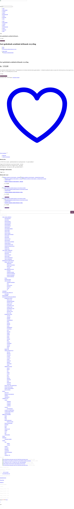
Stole (5, 433)
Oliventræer (9, 379)
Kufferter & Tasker (10, 421)
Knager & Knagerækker (8, 423)
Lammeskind (7, 450)
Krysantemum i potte (10, 305)
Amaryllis (8, 315)
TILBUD (3, 11)
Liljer (8, 330)
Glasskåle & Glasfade (10, 272)
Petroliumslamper (10, 408)
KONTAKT (4, 17)
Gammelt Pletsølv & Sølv (9, 244)
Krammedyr (7, 449)
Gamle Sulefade (7, 240)
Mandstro (8, 362)
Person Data (2, 480)
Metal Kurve (7, 392)
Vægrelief (8, 267)
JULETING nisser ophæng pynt (7, 292)
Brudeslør (8, 318)
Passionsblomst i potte (10, 308)
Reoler (6, 426)
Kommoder (6, 424)
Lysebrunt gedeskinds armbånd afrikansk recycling (14, 192)
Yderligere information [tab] (6, 156)
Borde (6, 417)
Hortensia (8, 324)
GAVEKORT (4, 291)
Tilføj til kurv (2, 40)
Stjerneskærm (9, 343)
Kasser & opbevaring (8, 420)
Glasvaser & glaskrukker (11, 273)
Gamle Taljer (7, 253)
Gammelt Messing (8, 243)
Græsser (8, 359)
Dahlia (8, 321)
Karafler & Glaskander (10, 275)
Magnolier (8, 331)
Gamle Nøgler (7, 235)
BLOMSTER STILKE (8, 314)
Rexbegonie (9, 382)
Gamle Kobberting (8, 225)
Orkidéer (8, 334)
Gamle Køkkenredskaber (9, 228)
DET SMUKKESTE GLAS (9, 269)
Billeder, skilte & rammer (9, 262)
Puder (6, 453)
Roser (8, 340)
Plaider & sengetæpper (8, 452)
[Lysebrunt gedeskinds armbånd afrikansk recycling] (7, 52)
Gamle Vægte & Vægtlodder (9, 241)
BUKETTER (7, 349)
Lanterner (6, 407)
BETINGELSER (5, 14)
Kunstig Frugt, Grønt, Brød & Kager (11, 385)
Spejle (6, 431)
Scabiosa (8, 341)
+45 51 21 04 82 (5, 472)
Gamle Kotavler (7, 227)
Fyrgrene (8, 356)
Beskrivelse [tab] (4, 155)
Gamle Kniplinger (8, 224)
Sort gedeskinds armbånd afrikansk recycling (9, 49)
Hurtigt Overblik (41, 177)
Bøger (8, 283)
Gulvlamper (9, 402)
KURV (3, 18)
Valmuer (8, 346)
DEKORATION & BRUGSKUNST (8, 260)
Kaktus (8, 376)
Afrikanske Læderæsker (11, 282)
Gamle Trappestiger (8, 254)
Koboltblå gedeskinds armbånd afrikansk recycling (14, 202)
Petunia (8, 337)
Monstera (8, 378)
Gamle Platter (7, 237)
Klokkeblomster (9, 327)
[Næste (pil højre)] (1, 508)
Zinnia (8, 347)
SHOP (3, 8)
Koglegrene (9, 360)
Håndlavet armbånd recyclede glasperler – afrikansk (14, 181)
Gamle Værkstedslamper (9, 257)
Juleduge (8, 443)
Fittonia (8, 372)
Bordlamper (9, 401)
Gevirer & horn (9, 285)
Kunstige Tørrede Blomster (9, 388)
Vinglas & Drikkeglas (10, 276)
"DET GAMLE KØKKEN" (6, 217)
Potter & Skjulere (7, 389)
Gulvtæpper (6, 447)
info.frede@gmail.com (6, 473)
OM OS (3, 28)
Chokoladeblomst (10, 320)
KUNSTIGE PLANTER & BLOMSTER (9, 296)
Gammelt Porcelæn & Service (9, 246)
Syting (8, 288)
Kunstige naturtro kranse (9, 386)
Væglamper (9, 405)
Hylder (6, 418)
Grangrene (8, 357)
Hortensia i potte (9, 302)
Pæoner (8, 336)
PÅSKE (3, 436)
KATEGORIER (4, 10)
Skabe (6, 427)
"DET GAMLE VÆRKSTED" (7, 250)
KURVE (3, 391)
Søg (0, 6)
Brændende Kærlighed (10, 301)
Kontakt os (2, 482)
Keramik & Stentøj (8, 279)
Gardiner (6, 446)
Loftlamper (9, 404)
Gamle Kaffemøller (8, 222)
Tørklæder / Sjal (7, 455)
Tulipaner (8, 344)
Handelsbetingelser (3, 477)
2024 (7, 499)
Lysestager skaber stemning (9, 411)
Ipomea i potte (9, 304)
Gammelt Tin (7, 247)
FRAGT (3, 13)
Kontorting (9, 286)
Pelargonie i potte (10, 311)
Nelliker (8, 333)
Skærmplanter (9, 363)
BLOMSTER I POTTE (8, 298)
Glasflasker (9, 270)
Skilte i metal (9, 266)
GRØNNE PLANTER (8, 366)
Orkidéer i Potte (9, 307)
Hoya (8, 375)
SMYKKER (4, 437)
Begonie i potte (9, 299)
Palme (8, 381)
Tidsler (8, 365)
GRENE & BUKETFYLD (9, 350)
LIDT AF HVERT (8, 280)
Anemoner (8, 317)
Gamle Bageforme (8, 218)
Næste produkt (4, 51)
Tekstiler (3, 440)
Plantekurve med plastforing (9, 394)
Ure (7, 289)
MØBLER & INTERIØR (6, 414)
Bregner (8, 369)
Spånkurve (6, 395)
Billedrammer (9, 263)
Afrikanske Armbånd (16, 77)
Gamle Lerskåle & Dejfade (9, 234)
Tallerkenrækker (7, 434)
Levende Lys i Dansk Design (9, 410)
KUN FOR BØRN (5, 295)
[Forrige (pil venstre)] (0, 508)
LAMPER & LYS (5, 398)
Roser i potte (9, 312)
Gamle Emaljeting (8, 221)
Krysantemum (9, 328)
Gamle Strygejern (7, 238)
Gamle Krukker (7, 230)
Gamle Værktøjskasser (8, 259)
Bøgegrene (8, 353)
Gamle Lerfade (7, 231)
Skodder (6, 430)
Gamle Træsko (7, 256)
